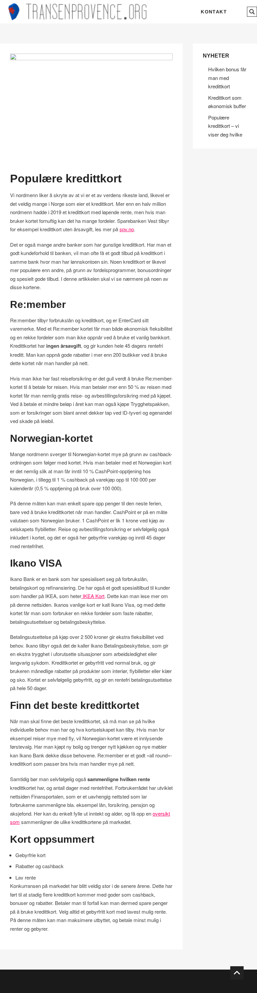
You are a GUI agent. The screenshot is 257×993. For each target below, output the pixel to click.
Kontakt (214, 11)
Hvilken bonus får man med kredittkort (227, 78)
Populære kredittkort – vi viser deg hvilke (225, 126)
